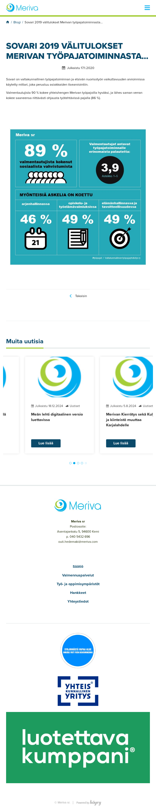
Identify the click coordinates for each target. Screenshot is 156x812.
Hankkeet (78, 592)
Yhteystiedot (78, 601)
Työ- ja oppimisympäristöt (78, 584)
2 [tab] (74, 463)
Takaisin (81, 295)
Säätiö (78, 566)
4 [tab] (82, 463)
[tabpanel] (40, 405)
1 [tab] (70, 463)
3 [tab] (78, 463)
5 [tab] (86, 463)
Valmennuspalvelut (78, 575)
